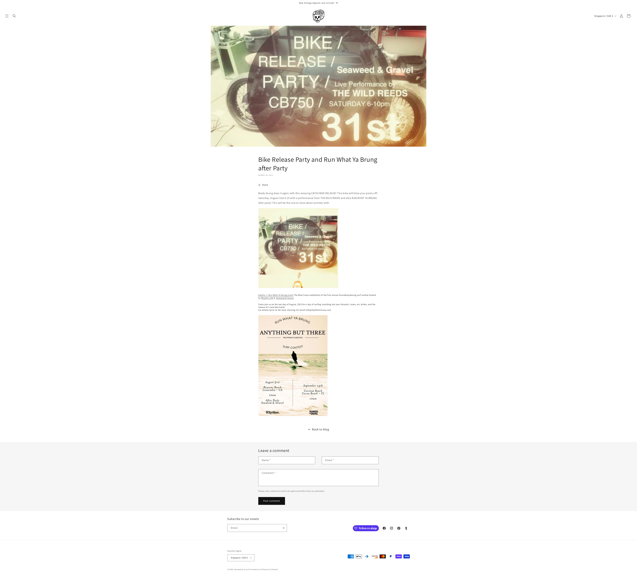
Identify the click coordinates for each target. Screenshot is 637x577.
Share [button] (265, 184)
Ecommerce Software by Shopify (264, 569)
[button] (7, 16)
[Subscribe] (283, 528)
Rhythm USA (267, 297)
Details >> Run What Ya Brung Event (275, 295)
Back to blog (320, 429)
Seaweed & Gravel (285, 297)
